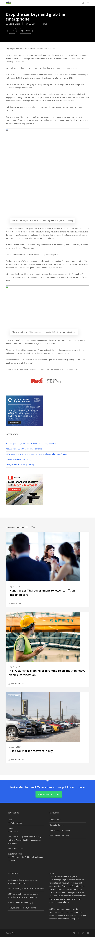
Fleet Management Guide (59, 830)
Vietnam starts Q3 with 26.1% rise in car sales (24, 449)
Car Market (14, 696)
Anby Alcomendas (17, 684)
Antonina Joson (16, 603)
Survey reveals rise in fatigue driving (20, 465)
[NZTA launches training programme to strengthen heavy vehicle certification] (47, 649)
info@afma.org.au (15, 823)
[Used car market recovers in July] (47, 727)
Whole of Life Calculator (59, 835)
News (44, 23)
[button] (88, 3)
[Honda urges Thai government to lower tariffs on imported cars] (47, 569)
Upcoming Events (56, 825)
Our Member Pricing (48, 794)
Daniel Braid (14, 23)
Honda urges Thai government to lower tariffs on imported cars (31, 443)
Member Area (54, 820)
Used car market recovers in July (18, 459)
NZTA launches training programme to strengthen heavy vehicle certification (36, 454)
